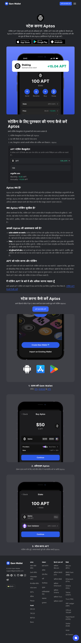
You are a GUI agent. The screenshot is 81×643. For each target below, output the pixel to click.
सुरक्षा (43, 587)
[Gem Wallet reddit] (7, 579)
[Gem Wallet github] (18, 575)
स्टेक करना (33, 588)
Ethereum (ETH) (69, 580)
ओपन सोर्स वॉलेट (33, 567)
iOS (36, 389)
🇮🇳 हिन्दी (10, 586)
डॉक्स (43, 570)
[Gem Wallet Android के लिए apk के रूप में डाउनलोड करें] (57, 41)
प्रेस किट (44, 574)
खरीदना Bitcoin (56, 567)
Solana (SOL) (68, 587)
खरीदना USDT (58, 601)
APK (49, 389)
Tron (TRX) (69, 599)
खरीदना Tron (58, 597)
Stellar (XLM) (68, 624)
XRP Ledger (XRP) (70, 604)
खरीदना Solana (56, 591)
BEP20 (32, 618)
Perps (32, 601)
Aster (68, 630)
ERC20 (32, 609)
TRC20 (32, 613)
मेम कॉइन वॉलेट (34, 583)
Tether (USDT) (68, 593)
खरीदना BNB (58, 579)
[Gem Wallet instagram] (25, 575)
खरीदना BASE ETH (58, 573)
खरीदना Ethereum (57, 584)
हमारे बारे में (45, 566)
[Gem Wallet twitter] (15, 575)
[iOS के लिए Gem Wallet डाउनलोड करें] (23, 41)
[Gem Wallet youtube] (21, 575)
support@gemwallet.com (15, 571)
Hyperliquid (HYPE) (70, 618)
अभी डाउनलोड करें (66, 3)
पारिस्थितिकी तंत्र (45, 593)
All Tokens (69, 634)
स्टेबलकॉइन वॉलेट (33, 578)
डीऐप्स (32, 596)
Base (32, 622)
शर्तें (43, 579)
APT (41, 161)
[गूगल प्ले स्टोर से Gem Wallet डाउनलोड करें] (40, 41)
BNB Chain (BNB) (69, 573)
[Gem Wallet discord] (7, 575)
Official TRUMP (68, 611)
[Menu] (74, 4)
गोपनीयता (44, 583)
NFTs (32, 592)
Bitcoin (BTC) (68, 567)
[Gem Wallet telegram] (11, 575)
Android (42, 389)
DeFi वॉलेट (33, 572)
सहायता (44, 598)
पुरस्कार (44, 603)
